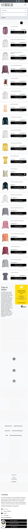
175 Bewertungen (21, 302)
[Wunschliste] (24, 1)
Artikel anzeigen (18, 45)
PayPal (5, 513)
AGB (7, 435)
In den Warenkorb (18, 32)
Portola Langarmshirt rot (15, 246)
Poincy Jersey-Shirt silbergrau (16, 194)
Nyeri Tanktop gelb (14, 104)
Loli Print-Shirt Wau (14, 78)
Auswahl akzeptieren (14, 523)
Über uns (14, 474)
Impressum (7, 430)
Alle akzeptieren (14, 520)
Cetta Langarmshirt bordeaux (16, 65)
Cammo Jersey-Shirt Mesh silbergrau (18, 39)
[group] (5, 43)
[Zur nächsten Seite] (26, 23)
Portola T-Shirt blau (14, 272)
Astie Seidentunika (14, 26)
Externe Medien (7, 511)
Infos (14, 477)
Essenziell (6, 509)
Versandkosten (21, 46)
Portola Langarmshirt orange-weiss (17, 233)
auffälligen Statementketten (5, 310)
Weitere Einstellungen (6, 517)
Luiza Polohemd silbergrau (16, 91)
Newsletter (14, 481)
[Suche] (21, 1)
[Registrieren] (19, 1)
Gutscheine (14, 479)
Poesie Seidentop (14, 168)
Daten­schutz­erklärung (17, 430)
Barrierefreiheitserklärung (16, 435)
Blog (1, 0)
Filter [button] (4, 17)
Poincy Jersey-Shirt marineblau (17, 181)
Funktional (6, 515)
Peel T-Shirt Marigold (15, 155)
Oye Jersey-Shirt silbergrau (16, 130)
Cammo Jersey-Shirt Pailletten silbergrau (16, 53)
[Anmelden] (17, 1)
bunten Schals (4, 309)
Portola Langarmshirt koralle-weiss (17, 220)
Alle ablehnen (14, 526)
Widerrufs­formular (18, 426)
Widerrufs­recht (8, 426)
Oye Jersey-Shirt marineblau (16, 117)
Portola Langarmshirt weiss (16, 259)
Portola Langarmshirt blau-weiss (17, 207)
